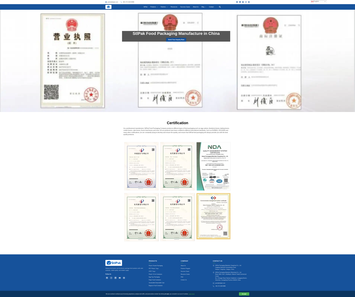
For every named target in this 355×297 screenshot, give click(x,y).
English (316, 1)
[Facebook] (237, 2)
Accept (244, 294)
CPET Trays (152, 271)
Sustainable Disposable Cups (156, 282)
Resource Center (185, 274)
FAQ (182, 277)
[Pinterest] (249, 2)
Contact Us (184, 280)
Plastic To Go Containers (155, 274)
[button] (220, 7)
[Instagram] (246, 2)
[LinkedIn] (240, 2)
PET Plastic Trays (154, 268)
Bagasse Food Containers (156, 285)
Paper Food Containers (155, 280)
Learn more (192, 294)
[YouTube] (243, 2)
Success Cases (185, 271)
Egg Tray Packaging (154, 277)
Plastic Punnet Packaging (156, 265)
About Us (183, 265)
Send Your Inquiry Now (176, 39)
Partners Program (185, 268)
